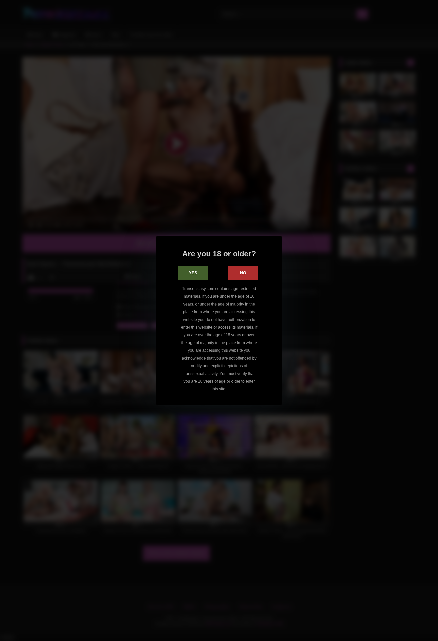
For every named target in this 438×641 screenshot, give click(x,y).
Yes (193, 273)
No (243, 273)
